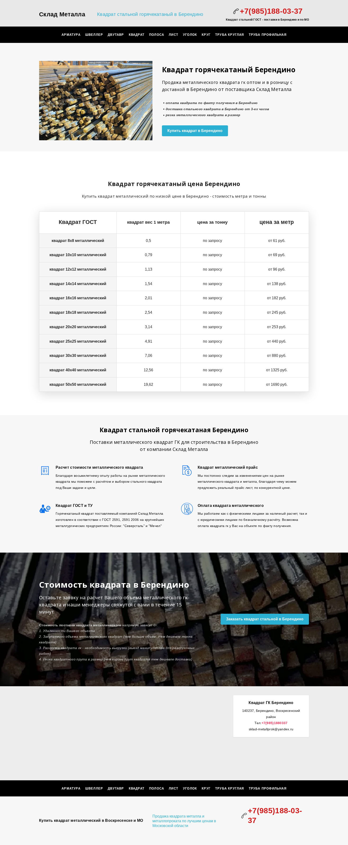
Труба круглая (229, 34)
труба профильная (267, 34)
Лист (173, 34)
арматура (71, 34)
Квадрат (136, 34)
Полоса (156, 34)
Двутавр (116, 34)
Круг (206, 34)
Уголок (190, 34)
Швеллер (94, 34)
